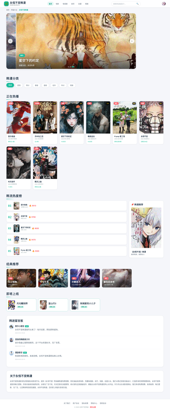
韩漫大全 (14, 10)
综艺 (72, 4)
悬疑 (36, 85)
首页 (50, 4)
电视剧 (65, 4)
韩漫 (10, 85)
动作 (54, 85)
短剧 (86, 4)
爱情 (19, 85)
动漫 (79, 4)
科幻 (63, 85)
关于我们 (67, 403)
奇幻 (27, 85)
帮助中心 (94, 403)
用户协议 (76, 403)
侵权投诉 (103, 403)
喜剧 (45, 85)
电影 (57, 4)
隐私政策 (85, 403)
